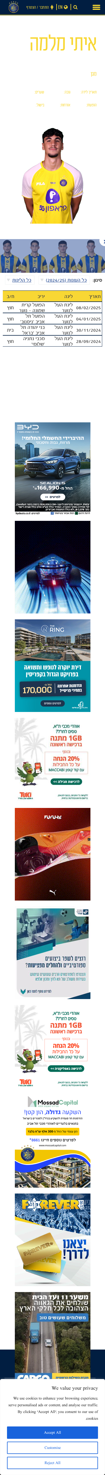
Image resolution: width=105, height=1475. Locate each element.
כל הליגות (21, 280)
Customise (53, 1448)
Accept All (52, 1433)
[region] (52, 1427)
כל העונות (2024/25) (66, 280)
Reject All (52, 1463)
